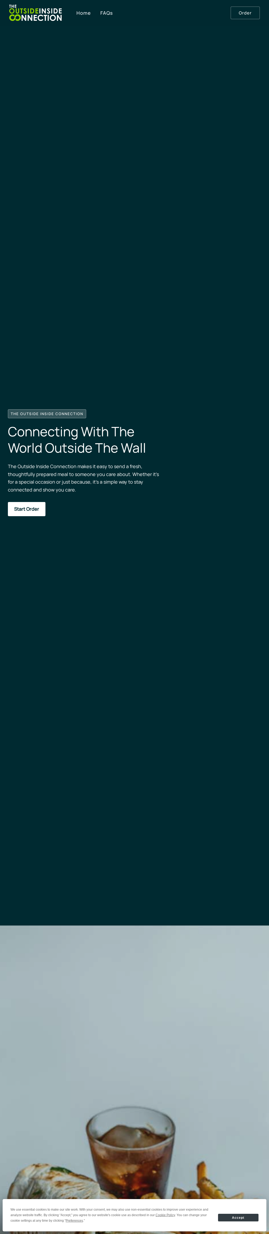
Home (83, 13)
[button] (245, 13)
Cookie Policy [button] (165, 1215)
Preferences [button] (74, 1220)
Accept (238, 1218)
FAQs (106, 13)
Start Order (26, 509)
